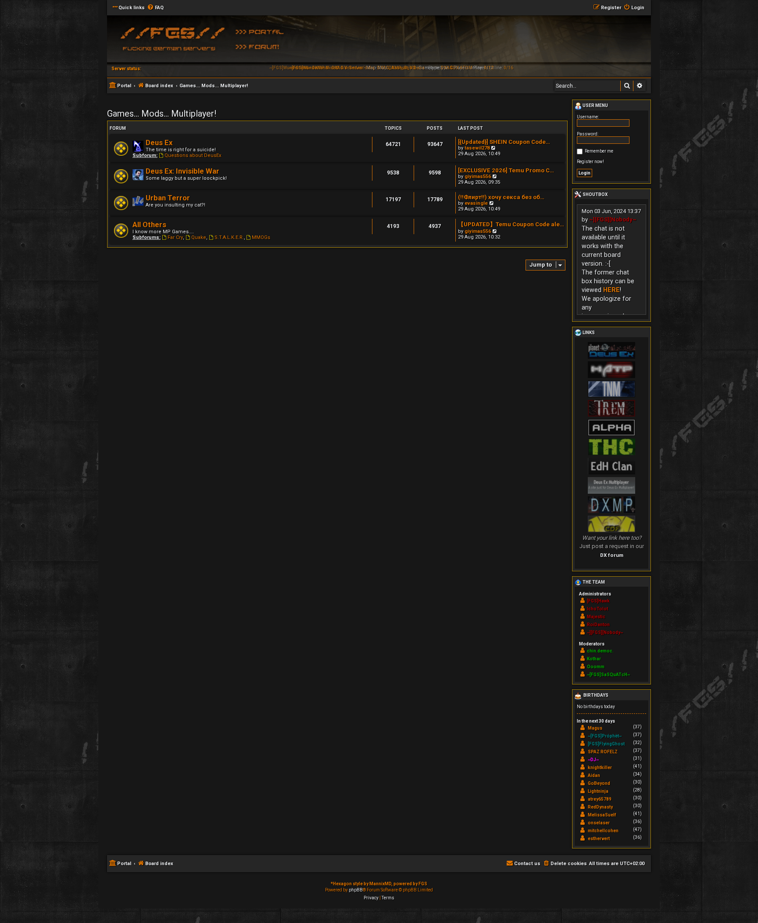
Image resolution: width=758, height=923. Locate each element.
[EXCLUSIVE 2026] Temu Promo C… (506, 170)
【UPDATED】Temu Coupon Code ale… (511, 224)
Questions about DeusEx (192, 155)
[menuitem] (155, 8)
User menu (595, 105)
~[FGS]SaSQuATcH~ (608, 674)
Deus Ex (159, 143)
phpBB (356, 889)
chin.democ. (600, 651)
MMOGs (261, 237)
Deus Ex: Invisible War (182, 171)
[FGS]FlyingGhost (606, 743)
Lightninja (598, 791)
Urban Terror (168, 198)
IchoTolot (597, 608)
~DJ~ (593, 759)
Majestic (596, 616)
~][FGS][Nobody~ (612, 219)
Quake (198, 237)
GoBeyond (599, 783)
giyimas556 (478, 176)
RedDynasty (600, 807)
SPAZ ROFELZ (603, 751)
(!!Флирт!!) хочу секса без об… (501, 197)
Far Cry (175, 237)
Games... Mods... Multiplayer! (161, 113)
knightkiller (600, 767)
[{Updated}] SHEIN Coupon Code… (504, 142)
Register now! (590, 161)
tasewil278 (477, 148)
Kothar (594, 658)
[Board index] (170, 42)
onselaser (599, 822)
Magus (595, 728)
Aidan (594, 775)
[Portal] (263, 31)
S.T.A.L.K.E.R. (229, 237)
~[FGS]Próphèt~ (605, 736)
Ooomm (595, 666)
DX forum (611, 555)
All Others (149, 225)
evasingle (476, 203)
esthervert (599, 838)
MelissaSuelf (602, 815)
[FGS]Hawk (598, 601)
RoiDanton (598, 624)
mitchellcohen (603, 830)
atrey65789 (599, 799)
